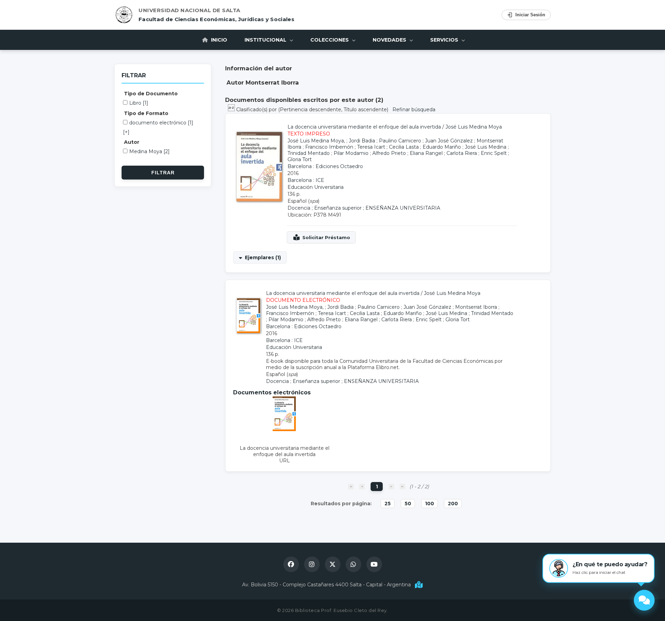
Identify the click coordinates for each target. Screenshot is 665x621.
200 (453, 503)
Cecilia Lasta (404, 147)
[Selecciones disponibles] (232, 109)
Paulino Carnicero (400, 141)
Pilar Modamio (351, 153)
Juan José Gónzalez (449, 141)
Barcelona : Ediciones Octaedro (325, 166)
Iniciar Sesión (530, 14)
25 (387, 503)
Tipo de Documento (151, 93)
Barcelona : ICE (305, 180)
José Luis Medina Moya (473, 127)
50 (408, 503)
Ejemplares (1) (263, 257)
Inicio (218, 40)
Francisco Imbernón (329, 147)
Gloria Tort (299, 159)
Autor (131, 142)
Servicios (445, 40)
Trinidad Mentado (308, 153)
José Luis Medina (485, 147)
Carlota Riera (461, 153)
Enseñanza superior (338, 208)
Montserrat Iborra (476, 307)
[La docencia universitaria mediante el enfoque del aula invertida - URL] (284, 429)
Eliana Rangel (426, 153)
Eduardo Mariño (442, 147)
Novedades (390, 40)
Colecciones (330, 40)
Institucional (266, 40)
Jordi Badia (362, 141)
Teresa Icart (371, 147)
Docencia (298, 208)
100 (429, 503)
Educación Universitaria (315, 187)
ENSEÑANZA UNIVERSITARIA (402, 208)
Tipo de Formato (146, 113)
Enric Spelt (494, 153)
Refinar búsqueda (413, 109)
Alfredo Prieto (389, 153)
